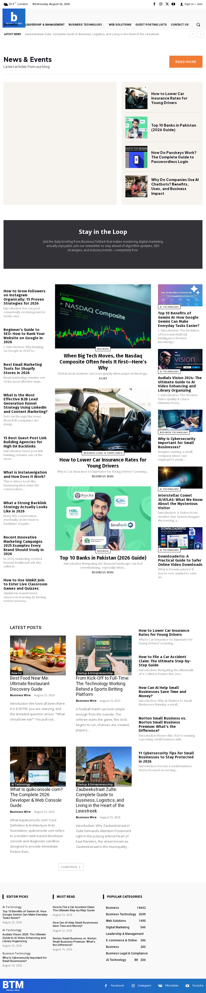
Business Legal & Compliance (103, 453)
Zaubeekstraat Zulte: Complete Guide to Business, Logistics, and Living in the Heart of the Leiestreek (100, 800)
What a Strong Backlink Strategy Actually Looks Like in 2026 (25, 507)
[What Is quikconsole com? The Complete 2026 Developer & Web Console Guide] (38, 767)
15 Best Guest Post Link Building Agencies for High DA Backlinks (25, 442)
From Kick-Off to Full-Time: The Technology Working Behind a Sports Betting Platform (102, 686)
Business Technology (174, 432)
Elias (103, 378)
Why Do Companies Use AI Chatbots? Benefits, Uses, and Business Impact (175, 186)
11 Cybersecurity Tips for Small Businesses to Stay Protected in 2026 (166, 757)
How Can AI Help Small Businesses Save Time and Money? (162, 691)
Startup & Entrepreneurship (95, 673)
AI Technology (169, 307)
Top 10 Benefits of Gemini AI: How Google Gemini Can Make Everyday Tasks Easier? (80, 34)
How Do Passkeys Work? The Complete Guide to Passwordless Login (173, 157)
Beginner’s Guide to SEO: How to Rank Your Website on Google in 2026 (24, 335)
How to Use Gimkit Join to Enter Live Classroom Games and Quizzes (25, 584)
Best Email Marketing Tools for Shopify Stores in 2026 (23, 368)
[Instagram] (161, 4)
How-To (17, 673)
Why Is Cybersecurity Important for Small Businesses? (176, 442)
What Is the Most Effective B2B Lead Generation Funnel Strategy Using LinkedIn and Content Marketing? (26, 403)
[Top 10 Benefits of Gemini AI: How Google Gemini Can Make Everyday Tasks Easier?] (180, 295)
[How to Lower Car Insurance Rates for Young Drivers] (136, 98)
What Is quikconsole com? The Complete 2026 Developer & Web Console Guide (36, 797)
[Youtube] (173, 4)
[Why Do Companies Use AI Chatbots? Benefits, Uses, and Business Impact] (136, 186)
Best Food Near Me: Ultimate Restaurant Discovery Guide (29, 683)
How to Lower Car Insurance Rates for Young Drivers (169, 98)
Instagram (144, 985)
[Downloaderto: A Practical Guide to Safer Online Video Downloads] (180, 538)
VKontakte (171, 985)
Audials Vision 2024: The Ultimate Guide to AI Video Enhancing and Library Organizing (180, 384)
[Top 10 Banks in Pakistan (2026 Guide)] (136, 128)
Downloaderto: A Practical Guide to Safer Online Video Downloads (180, 560)
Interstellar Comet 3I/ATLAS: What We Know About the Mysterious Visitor (180, 501)
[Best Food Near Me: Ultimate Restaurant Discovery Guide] (38, 656)
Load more (69, 867)
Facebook (117, 985)
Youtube (197, 985)
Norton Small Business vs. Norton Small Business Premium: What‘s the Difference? (162, 724)
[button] (198, 24)
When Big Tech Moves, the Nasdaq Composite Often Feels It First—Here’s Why (103, 362)
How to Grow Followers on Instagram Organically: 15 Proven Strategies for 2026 (24, 297)
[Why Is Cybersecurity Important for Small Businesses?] (180, 421)
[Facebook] (154, 4)
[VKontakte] (160, 985)
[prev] (192, 34)
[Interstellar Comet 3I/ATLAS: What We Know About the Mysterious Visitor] (180, 478)
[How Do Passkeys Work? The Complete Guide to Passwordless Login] (136, 157)
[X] (167, 4)
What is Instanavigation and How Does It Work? (25, 474)
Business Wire (103, 476)
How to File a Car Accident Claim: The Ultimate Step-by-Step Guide (165, 661)
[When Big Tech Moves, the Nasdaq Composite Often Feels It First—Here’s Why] (103, 316)
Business (103, 349)
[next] (200, 34)
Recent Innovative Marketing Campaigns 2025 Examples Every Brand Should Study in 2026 (24, 545)
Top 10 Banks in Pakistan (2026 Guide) (173, 127)
